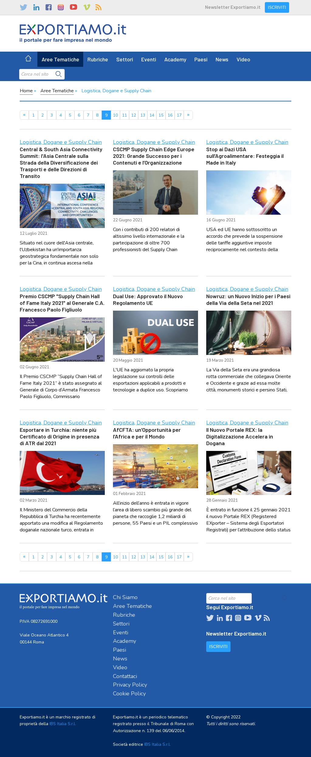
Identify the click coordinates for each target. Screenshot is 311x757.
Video (243, 59)
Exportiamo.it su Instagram (61, 7)
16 (170, 115)
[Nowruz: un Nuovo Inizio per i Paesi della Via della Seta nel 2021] (248, 333)
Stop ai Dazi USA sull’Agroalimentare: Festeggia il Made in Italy (245, 156)
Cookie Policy (129, 693)
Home (26, 90)
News (222, 59)
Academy (175, 59)
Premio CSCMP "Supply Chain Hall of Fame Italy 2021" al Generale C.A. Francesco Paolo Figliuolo (62, 303)
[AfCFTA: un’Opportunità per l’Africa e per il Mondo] (155, 466)
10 (115, 115)
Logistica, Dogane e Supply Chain (61, 142)
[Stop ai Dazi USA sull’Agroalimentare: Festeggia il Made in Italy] (248, 192)
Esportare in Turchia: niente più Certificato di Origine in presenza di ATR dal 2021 (59, 436)
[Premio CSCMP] (62, 339)
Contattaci (125, 676)
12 (133, 115)
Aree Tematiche (60, 59)
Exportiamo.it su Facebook (49, 7)
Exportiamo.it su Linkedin (36, 7)
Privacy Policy (130, 684)
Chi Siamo (125, 597)
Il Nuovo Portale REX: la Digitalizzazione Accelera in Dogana (239, 436)
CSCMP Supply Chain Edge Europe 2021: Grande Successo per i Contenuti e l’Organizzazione (153, 156)
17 (179, 115)
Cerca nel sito (59, 74)
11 (124, 115)
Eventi (148, 59)
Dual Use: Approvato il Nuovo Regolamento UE (148, 299)
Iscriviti (277, 7)
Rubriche (97, 59)
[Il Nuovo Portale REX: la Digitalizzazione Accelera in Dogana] (248, 473)
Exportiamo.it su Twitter (23, 7)
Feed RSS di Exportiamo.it (98, 7)
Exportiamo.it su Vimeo (86, 7)
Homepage (28, 59)
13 (142, 115)
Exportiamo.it (73, 33)
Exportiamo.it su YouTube (73, 7)
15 (161, 115)
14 (151, 115)
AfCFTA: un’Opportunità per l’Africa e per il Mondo (147, 433)
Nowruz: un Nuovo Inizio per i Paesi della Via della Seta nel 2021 (248, 299)
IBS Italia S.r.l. (63, 724)
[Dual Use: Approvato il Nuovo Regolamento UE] (155, 333)
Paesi (200, 59)
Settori (124, 59)
